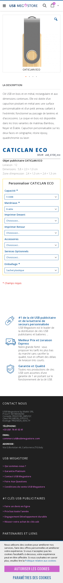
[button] (55, 22)
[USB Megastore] (23, 5)
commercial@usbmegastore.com (21, 438)
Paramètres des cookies (32, 577)
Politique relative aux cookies (40, 560)
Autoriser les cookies (32, 568)
